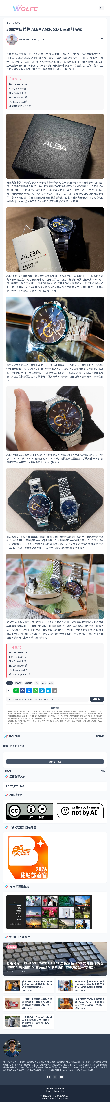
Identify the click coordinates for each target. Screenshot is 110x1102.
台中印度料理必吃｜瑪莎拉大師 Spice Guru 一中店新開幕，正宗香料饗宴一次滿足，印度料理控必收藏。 (90, 1002)
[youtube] (61, 1077)
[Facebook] (22, 690)
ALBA (44, 683)
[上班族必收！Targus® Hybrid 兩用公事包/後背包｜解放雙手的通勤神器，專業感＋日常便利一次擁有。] (12, 1021)
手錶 (36, 683)
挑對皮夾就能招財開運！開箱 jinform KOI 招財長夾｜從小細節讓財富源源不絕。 (37, 984)
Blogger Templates (55, 1091)
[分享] (101, 39)
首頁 (8, 23)
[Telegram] (42, 690)
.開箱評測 (17, 23)
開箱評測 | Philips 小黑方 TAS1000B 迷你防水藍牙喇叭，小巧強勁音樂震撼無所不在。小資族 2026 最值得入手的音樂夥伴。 (90, 984)
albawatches (17, 101)
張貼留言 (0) (55, 761)
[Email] (54, 690)
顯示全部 (100, 736)
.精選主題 (28, 683)
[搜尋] (101, 8)
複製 (98, 699)
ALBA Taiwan (17, 97)
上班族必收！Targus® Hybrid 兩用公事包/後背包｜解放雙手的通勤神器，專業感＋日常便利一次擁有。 (37, 1020)
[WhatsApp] (35, 690)
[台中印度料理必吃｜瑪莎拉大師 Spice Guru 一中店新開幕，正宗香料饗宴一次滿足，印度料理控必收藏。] (65, 1003)
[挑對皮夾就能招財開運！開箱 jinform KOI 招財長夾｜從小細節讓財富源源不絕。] (12, 985)
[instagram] (55, 1077)
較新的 (8, 771)
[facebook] (48, 1077)
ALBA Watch (17, 93)
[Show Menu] (7, 8)
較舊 (103, 771)
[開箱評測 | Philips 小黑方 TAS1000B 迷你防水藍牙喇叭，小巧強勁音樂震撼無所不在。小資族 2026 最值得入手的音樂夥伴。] (65, 985)
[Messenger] (29, 690)
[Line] (16, 690)
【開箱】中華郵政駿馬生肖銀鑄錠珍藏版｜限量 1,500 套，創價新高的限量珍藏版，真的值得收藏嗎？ (37, 1002)
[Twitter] (48, 690)
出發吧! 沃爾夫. (53, 1095)
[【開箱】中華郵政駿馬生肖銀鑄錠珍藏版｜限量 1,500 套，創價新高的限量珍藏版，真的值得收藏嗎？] (12, 1003)
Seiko (51, 683)
